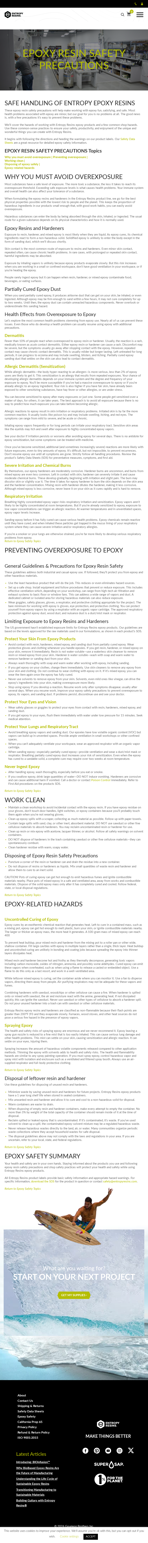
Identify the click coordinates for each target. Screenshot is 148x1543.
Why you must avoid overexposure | (29, 157)
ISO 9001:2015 (28, 1437)
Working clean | (15, 160)
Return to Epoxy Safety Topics (23, 541)
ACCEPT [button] (91, 1537)
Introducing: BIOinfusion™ (33, 1462)
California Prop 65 (30, 1422)
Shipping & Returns (31, 1406)
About (22, 1395)
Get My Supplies (73, 1295)
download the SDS (42, 1181)
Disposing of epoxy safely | (22, 164)
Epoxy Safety (26, 1416)
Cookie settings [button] (69, 1536)
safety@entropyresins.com (120, 1181)
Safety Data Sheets (31, 1411)
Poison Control (100, 780)
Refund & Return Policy (34, 1432)
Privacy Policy (27, 1427)
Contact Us (25, 1400)
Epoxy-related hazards (19, 168)
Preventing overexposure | (70, 157)
